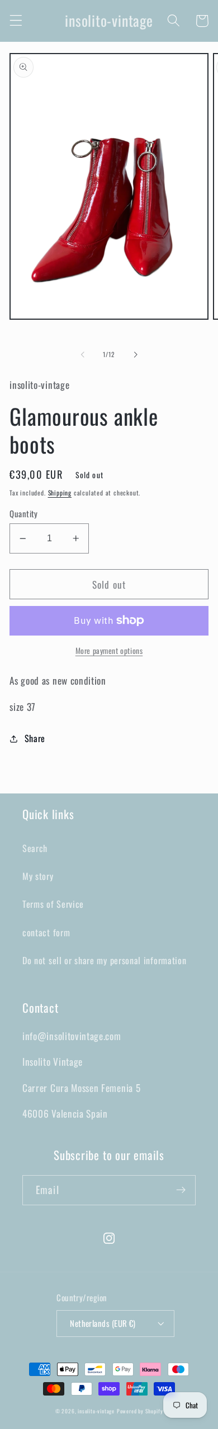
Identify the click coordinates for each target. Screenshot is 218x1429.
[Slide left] (82, 355)
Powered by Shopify (140, 1411)
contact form (46, 932)
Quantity (24, 513)
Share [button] (35, 738)
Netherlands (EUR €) (103, 1323)
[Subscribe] (181, 1190)
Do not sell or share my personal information (104, 960)
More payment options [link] (109, 651)
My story (38, 876)
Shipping (60, 492)
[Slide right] (135, 355)
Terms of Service (53, 904)
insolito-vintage (96, 1411)
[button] (16, 21)
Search (35, 848)
